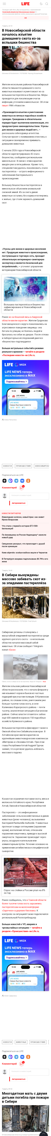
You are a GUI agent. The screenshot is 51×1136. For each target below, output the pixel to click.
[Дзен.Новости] (4, 480)
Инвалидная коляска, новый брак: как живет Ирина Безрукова (23, 518)
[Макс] (10, 480)
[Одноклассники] (28, 480)
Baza (44, 681)
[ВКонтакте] (22, 480)
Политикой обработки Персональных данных (18, 12)
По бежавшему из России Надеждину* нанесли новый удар (24, 536)
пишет (5, 105)
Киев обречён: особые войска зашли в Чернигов (24, 552)
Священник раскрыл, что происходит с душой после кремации (23, 545)
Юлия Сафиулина (10, 996)
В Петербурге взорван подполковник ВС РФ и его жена (25, 560)
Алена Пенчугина (10, 420)
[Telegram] (16, 480)
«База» (12, 649)
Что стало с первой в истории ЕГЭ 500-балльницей (20, 527)
